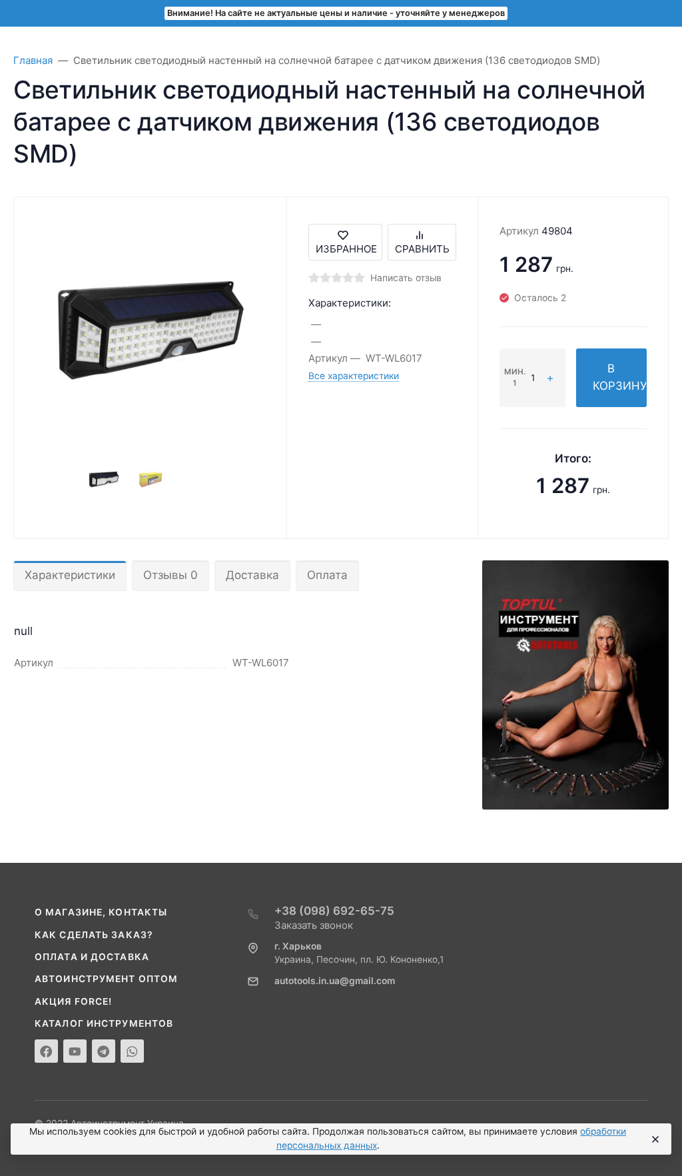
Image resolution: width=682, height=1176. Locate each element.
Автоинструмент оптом (106, 978)
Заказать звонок (313, 925)
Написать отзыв (406, 278)
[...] (575, 684)
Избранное (346, 249)
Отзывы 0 (170, 575)
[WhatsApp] (132, 1051)
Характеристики (70, 575)
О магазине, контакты (101, 912)
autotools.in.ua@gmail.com (334, 980)
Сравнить (422, 249)
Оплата (327, 575)
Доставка (252, 575)
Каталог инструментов (104, 1023)
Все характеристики (353, 375)
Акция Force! (73, 1001)
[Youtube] (75, 1051)
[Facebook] (46, 1051)
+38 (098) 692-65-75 (334, 910)
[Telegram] (103, 1051)
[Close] (655, 1139)
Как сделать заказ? (94, 934)
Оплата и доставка (92, 956)
